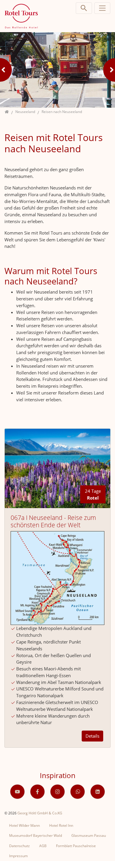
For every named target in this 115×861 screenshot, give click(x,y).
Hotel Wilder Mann (24, 825)
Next (109, 70)
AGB (43, 845)
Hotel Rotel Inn (61, 825)
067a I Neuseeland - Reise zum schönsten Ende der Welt (53, 521)
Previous (6, 70)
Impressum (18, 855)
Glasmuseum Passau (88, 835)
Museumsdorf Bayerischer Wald (35, 835)
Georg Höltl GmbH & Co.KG (39, 813)
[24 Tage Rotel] (57, 468)
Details (92, 736)
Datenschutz (19, 845)
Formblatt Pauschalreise (76, 845)
